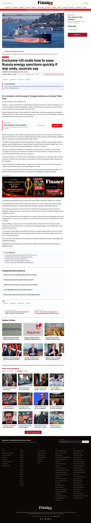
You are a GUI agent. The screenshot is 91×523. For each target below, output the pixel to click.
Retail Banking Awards (77, 497)
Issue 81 (21, 459)
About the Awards (41, 450)
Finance (28, 7)
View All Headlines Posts (33, 432)
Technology (40, 7)
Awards (65, 7)
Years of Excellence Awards (79, 476)
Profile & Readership (6, 455)
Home (3, 54)
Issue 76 (21, 470)
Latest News (4, 459)
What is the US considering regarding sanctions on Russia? (20, 275)
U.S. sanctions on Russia (51, 164)
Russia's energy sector (55, 105)
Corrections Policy (77, 482)
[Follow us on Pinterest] (40, 519)
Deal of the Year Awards (60, 467)
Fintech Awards (58, 476)
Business (22, 7)
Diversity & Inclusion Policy (78, 487)
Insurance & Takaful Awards (61, 489)
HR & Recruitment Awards (78, 465)
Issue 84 (21, 452)
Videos (59, 7)
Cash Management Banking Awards (62, 457)
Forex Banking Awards (60, 485)
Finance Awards (58, 500)
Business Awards (58, 455)
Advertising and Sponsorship (8, 452)
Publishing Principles (77, 478)
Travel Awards (76, 474)
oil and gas (5, 79)
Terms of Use (5, 463)
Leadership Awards (77, 452)
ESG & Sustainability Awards (61, 480)
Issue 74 (21, 474)
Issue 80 (21, 461)
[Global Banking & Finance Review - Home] (45, 3)
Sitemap (55, 516)
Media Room (40, 461)
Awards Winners (41, 455)
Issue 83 (21, 455)
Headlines (78, 7)
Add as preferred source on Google (54, 74)
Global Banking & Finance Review (19, 72)
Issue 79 (21, 463)
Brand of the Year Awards (60, 452)
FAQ (38, 463)
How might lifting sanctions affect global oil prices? (18, 289)
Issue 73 (21, 476)
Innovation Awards (59, 487)
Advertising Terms (6, 465)
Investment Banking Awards (61, 491)
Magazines (71, 7)
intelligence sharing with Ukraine (46, 171)
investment (28, 79)
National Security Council (20, 200)
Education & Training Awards (61, 478)
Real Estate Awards (77, 457)
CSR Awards (57, 465)
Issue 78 (21, 465)
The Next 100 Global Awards (79, 470)
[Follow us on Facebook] (45, 519)
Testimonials (40, 459)
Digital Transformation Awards (61, 474)
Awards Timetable (41, 452)
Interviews (15, 7)
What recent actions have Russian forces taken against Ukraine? (22, 294)
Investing (47, 7)
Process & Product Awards (78, 461)
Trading (54, 7)
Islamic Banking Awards (78, 455)
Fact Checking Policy (77, 489)
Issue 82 (21, 457)
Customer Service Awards (60, 463)
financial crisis (21, 79)
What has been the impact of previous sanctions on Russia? (21, 284)
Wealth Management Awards (79, 472)
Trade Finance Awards (78, 467)
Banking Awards (58, 493)
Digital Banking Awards (60, 497)
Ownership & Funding (77, 480)
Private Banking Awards (78, 493)
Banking (34, 7)
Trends (84, 7)
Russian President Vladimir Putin (49, 144)
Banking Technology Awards (61, 459)
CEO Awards (58, 461)
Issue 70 (21, 482)
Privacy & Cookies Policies (7, 461)
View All (21, 485)
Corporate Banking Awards (60, 472)
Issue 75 (21, 472)
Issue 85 (21, 450)
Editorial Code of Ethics (78, 485)
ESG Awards (57, 482)
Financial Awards (76, 491)
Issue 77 (21, 467)
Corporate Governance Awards (61, 470)
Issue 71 (21, 480)
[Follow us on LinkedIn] (48, 519)
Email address (62, 439)
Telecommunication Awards (79, 463)
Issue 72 (21, 478)
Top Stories (8, 7)
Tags (58, 516)
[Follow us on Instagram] (43, 519)
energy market (13, 79)
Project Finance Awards (78, 459)
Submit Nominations (42, 457)
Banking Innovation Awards (60, 495)
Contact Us (4, 457)
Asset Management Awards (61, 450)
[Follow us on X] (50, 519)
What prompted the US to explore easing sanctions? (19, 279)
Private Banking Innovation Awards (80, 495)
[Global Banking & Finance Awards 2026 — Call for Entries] (33, 187)
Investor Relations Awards (78, 450)
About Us (4, 450)
